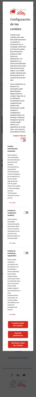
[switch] (23, 140)
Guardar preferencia (18, 334)
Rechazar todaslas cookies (18, 344)
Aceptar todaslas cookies (18, 324)
